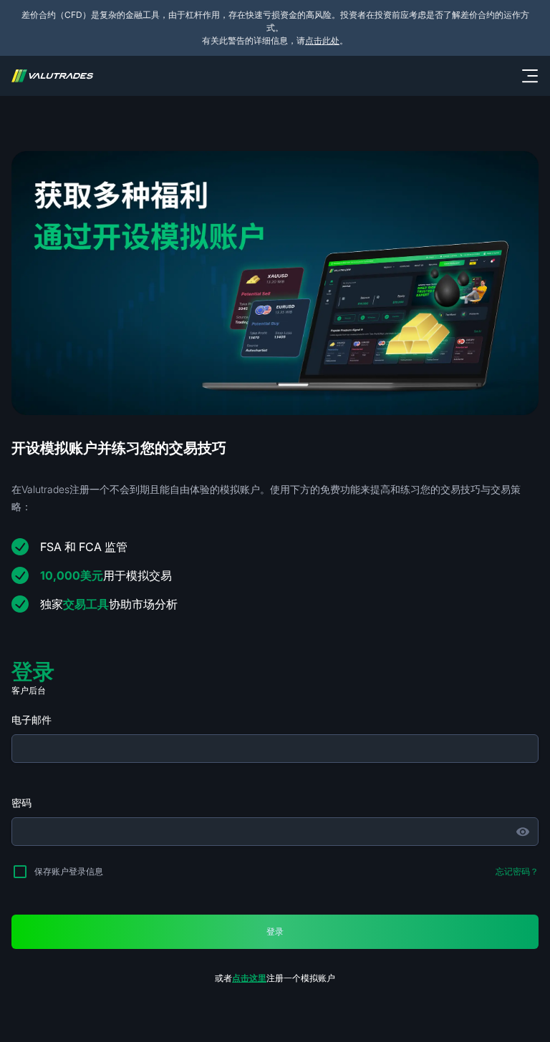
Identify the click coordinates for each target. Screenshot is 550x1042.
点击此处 (322, 40)
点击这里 (249, 978)
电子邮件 (31, 720)
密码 (21, 803)
